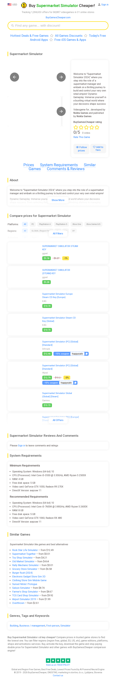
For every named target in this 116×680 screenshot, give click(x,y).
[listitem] (34, 111)
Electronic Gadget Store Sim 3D (28, 576)
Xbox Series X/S (93, 224)
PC (33, 224)
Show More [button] (58, 200)
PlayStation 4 (44, 224)
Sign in (104, 4)
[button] (14, 77)
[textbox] (60, 25)
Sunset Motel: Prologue (24, 584)
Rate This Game (81, 137)
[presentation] (61, 111)
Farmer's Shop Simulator (25, 591)
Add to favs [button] (99, 148)
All (25, 224)
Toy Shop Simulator (22, 557)
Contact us (58, 675)
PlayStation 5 (61, 224)
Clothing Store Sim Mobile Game (29, 580)
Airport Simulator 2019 (24, 599)
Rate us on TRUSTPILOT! (58, 665)
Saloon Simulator (21, 587)
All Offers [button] (58, 420)
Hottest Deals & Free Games (29, 35)
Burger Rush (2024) (22, 572)
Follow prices (82, 149)
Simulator (65, 625)
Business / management (32, 625)
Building (14, 625)
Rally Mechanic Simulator (25, 565)
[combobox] (60, 25)
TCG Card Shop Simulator (25, 595)
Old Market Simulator (23, 561)
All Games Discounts (68, 35)
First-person (52, 625)
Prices (28, 165)
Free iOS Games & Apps (70, 40)
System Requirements (59, 165)
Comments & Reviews (66, 169)
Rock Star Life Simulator (25, 550)
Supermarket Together (24, 553)
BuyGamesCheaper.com (58, 17)
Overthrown (18, 603)
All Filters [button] (58, 233)
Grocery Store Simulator (24, 569)
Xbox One (76, 224)
